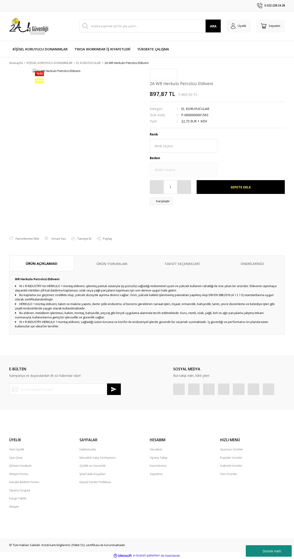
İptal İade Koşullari (92, 474)
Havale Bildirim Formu (24, 482)
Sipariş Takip (158, 457)
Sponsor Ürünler (231, 449)
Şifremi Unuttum (20, 466)
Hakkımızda (87, 449)
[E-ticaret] (146, 555)
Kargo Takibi (17, 498)
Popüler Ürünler (231, 457)
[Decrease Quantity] (157, 187)
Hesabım (156, 449)
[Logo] (29, 26)
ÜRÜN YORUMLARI (111, 263)
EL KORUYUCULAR (195, 109)
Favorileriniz (158, 466)
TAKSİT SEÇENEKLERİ (182, 263)
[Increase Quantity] (184, 187)
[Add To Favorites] (24, 238)
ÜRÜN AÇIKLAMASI (41, 263)
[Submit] (114, 389)
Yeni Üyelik (16, 449)
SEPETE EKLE (241, 187)
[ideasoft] (122, 555)
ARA (213, 26)
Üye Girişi (15, 457)
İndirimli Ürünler (231, 466)
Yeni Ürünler (228, 474)
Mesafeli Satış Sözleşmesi (97, 457)
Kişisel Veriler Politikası (95, 482)
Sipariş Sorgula (19, 490)
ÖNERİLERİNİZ (252, 263)
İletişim (14, 506)
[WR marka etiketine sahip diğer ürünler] (163, 74)
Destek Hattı (272, 551)
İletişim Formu (18, 474)
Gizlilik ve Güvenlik (92, 466)
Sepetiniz (156, 474)
